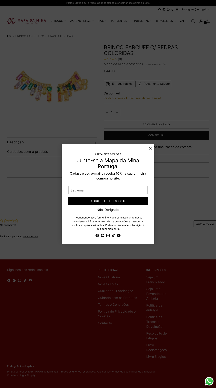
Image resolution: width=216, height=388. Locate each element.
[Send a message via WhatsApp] (209, 381)
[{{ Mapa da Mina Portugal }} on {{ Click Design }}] (97, 236)
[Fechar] (150, 148)
